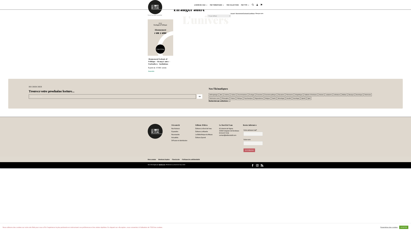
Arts (221, 95)
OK (200, 96)
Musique (351, 95)
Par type (244, 5)
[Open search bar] (253, 5)
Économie (259, 95)
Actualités (174, 137)
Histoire (321, 95)
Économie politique (270, 95)
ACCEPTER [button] (404, 227)
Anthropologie (213, 95)
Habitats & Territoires (311, 95)
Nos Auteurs (175, 128)
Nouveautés (175, 134)
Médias (344, 95)
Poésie (233, 98)
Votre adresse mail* (250, 130)
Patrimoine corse (214, 98)
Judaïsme (329, 95)
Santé (273, 98)
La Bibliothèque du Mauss (204, 134)
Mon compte (152, 159)
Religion (267, 98)
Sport (309, 98)
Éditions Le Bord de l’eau (203, 128)
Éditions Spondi (200, 137)
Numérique (359, 95)
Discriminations (242, 95)
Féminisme (289, 95)
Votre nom (247, 139)
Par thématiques (216, 5)
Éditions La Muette (201, 131)
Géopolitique (298, 95)
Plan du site (176, 159)
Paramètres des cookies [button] (389, 227)
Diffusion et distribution (179, 140)
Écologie (251, 95)
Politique (239, 98)
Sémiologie (281, 98)
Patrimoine (368, 95)
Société (288, 98)
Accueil (233, 13)
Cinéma (226, 95)
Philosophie (225, 98)
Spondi (303, 98)
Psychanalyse (248, 98)
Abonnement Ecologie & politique (245, 13)
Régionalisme (259, 98)
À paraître (174, 131)
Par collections (233, 5)
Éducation (281, 95)
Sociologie (296, 98)
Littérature (337, 95)
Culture (233, 95)
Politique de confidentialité (191, 159)
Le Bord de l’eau (199, 5)
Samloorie (162, 164)
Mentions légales (164, 159)
